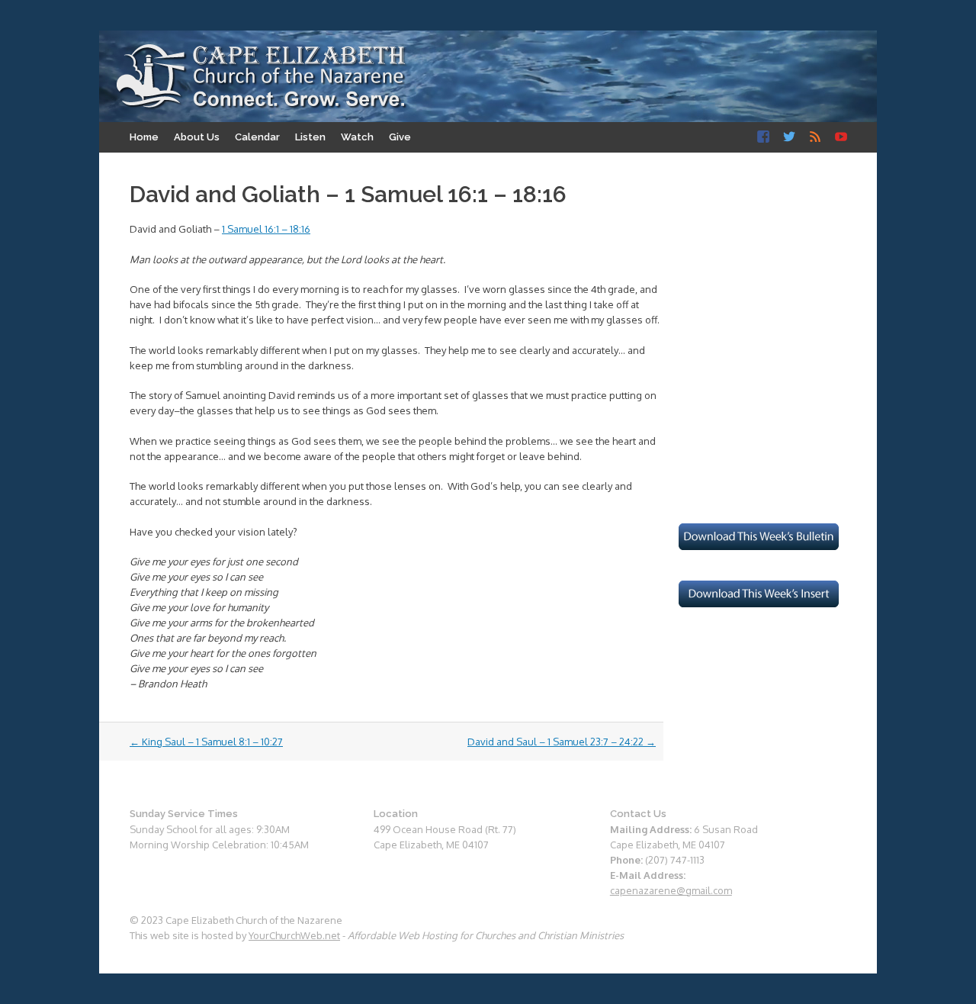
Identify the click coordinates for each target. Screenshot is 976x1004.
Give (400, 137)
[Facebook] (763, 137)
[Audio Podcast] (815, 137)
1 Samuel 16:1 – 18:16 (266, 229)
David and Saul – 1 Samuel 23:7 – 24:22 (561, 741)
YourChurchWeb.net (294, 935)
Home (144, 137)
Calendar (257, 137)
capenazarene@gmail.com (671, 890)
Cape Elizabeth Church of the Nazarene (261, 77)
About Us (197, 137)
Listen (310, 137)
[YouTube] (841, 137)
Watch (357, 137)
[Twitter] (789, 137)
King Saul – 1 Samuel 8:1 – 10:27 (206, 741)
